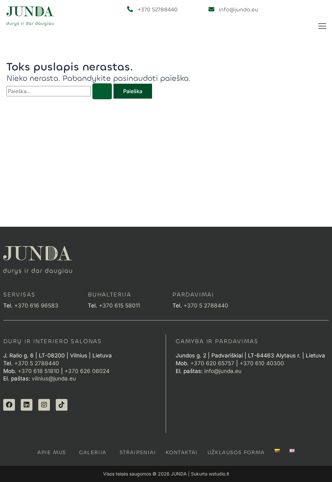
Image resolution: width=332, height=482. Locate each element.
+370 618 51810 (38, 371)
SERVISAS (19, 294)
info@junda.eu (238, 9)
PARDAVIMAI (193, 294)
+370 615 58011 (121, 305)
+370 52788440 (157, 9)
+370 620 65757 (212, 363)
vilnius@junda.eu (54, 378)
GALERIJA (93, 452)
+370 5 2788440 (36, 363)
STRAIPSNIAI (138, 452)
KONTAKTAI (181, 452)
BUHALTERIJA (109, 294)
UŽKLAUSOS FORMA (236, 452)
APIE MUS (51, 452)
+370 (37, 305)
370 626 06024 (89, 371)
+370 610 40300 (262, 363)
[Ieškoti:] (59, 91)
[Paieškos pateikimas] (102, 91)
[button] (322, 26)
